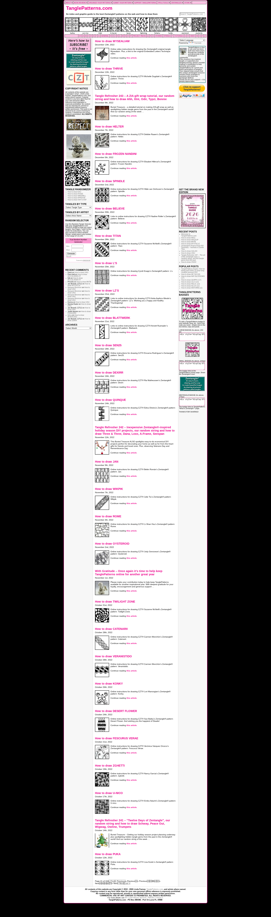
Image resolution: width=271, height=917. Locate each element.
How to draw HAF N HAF (77, 200)
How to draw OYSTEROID (112, 543)
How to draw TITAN (108, 235)
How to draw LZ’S (107, 290)
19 (148, 881)
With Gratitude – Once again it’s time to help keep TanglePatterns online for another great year (128, 572)
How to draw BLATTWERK (112, 317)
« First (112, 881)
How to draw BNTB (84, 282)
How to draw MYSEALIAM (112, 41)
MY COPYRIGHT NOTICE (136, 898)
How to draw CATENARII (111, 628)
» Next (121, 883)
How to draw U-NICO (109, 793)
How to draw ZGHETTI (110, 765)
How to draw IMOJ (188, 238)
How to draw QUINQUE (110, 399)
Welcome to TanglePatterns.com (188, 235)
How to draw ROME (108, 516)
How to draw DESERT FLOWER (116, 711)
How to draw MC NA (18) (190, 274)
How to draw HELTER (109, 126)
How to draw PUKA (108, 854)
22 (155, 881)
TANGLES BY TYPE (76, 204)
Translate (197, 43)
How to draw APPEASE (76, 198)
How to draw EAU (74, 192)
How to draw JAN (106, 461)
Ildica (70, 315)
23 (158, 881)
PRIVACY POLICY (155, 898)
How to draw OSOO (188, 262)
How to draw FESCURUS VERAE (116, 738)
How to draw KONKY (109, 683)
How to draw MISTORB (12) (191, 288)
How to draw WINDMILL (77, 196)
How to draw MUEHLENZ (76, 316)
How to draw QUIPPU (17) (191, 280)
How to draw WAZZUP (189, 240)
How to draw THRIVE (109, 68)
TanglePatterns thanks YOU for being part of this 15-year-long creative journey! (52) (193, 270)
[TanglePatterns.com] (135, 25)
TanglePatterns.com (89, 8)
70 (110, 883)
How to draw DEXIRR (109, 372)
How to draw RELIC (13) (190, 284)
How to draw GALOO (189, 251)
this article (131, 58)
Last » (127, 883)
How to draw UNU (81, 272)
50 (105, 883)
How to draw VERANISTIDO (113, 656)
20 (151, 881)
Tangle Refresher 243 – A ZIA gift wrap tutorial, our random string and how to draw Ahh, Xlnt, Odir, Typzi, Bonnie (134, 97)
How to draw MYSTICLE (79, 284)
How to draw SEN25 (108, 345)
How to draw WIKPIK (109, 488)
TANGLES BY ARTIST (77, 212)
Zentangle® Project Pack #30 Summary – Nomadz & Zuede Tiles (192, 247)
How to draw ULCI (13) (190, 282)
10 (136, 881)
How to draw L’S (106, 263)
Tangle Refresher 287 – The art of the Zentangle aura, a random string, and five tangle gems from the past (193, 257)
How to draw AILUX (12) (190, 286)
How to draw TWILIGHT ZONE (115, 601)
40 (103, 883)
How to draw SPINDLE (110, 181)
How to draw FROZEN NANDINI (116, 153)
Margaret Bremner (75, 287)
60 (108, 883)
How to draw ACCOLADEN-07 (77, 275)
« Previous (120, 881)
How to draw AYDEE (75, 194)
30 (100, 883)
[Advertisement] (78, 374)
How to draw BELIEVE (110, 208)
